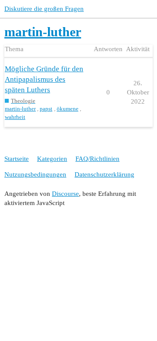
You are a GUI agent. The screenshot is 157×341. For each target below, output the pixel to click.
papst (46, 108)
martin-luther (20, 108)
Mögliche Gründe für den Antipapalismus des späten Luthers (44, 79)
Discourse (65, 193)
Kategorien (52, 158)
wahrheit (15, 117)
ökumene (67, 108)
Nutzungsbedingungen (35, 174)
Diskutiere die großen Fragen (44, 8)
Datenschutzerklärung (104, 174)
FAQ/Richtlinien (97, 158)
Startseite (16, 158)
